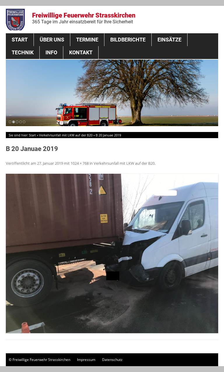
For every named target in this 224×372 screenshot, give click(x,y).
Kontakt (80, 52)
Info (51, 52)
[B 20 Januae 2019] (112, 253)
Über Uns (52, 39)
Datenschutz (112, 359)
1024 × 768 (80, 163)
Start (20, 39)
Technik (23, 52)
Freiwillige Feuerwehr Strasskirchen (83, 18)
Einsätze (169, 39)
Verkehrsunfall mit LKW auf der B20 (65, 135)
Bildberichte (128, 39)
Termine (87, 39)
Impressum (86, 359)
